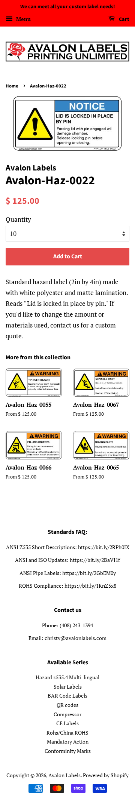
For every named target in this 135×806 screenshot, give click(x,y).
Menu (23, 18)
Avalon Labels (64, 775)
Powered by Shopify (106, 775)
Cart (123, 19)
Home (12, 86)
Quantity (18, 219)
